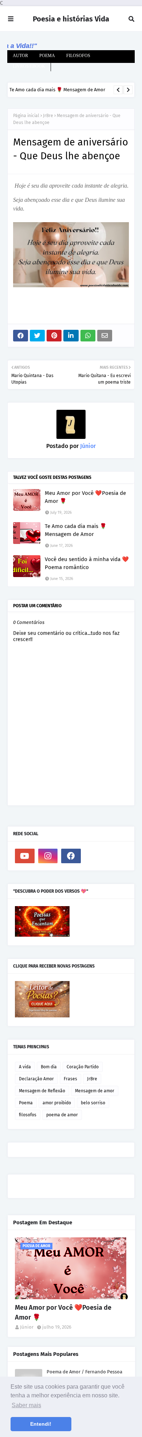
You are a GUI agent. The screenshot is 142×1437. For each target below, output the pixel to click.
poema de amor (62, 1114)
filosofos (27, 1114)
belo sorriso (93, 1102)
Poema (26, 1102)
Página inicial (26, 115)
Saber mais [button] (26, 1405)
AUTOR (20, 55)
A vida (25, 1066)
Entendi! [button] (40, 1424)
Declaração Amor (36, 1078)
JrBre (48, 115)
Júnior (87, 446)
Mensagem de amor (94, 1090)
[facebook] (71, 856)
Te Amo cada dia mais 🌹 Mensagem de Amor (57, 89)
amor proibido (57, 1102)
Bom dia (49, 1066)
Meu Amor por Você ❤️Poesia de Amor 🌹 (85, 497)
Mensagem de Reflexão (42, 1090)
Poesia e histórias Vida (71, 19)
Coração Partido (83, 1066)
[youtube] (25, 856)
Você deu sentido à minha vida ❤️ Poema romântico (87, 563)
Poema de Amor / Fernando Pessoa (84, 1371)
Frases (70, 1078)
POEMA (47, 55)
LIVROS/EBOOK (29, 66)
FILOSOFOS (78, 55)
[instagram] (48, 856)
